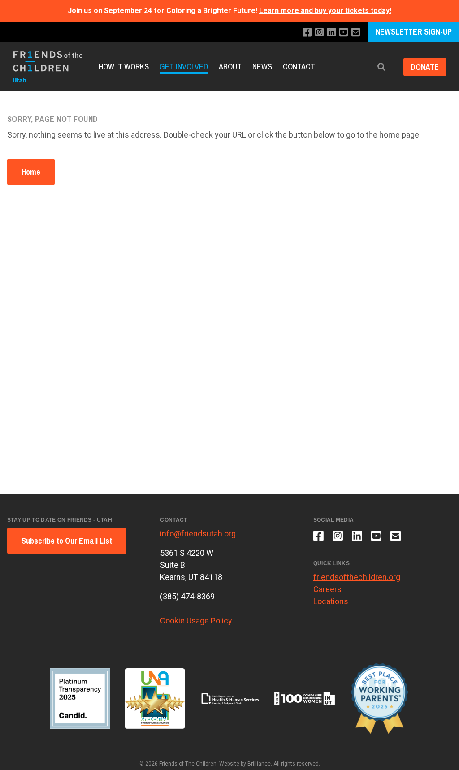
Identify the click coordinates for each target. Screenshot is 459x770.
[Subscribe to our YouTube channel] (343, 32)
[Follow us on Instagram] (319, 32)
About (230, 66)
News (262, 66)
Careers (327, 589)
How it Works (124, 66)
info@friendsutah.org (198, 533)
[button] (381, 67)
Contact (299, 66)
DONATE (425, 67)
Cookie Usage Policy (196, 620)
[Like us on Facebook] (307, 32)
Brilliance (259, 764)
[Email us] (355, 32)
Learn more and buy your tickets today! (325, 10)
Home (31, 171)
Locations (330, 601)
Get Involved (184, 66)
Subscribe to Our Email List (67, 540)
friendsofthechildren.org (356, 577)
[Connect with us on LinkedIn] (331, 32)
